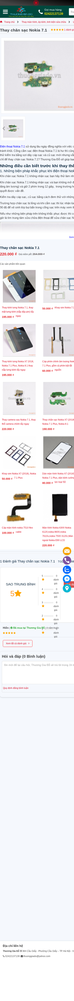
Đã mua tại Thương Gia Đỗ (29, 627)
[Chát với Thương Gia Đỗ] (67, 579)
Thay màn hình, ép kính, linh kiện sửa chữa (44, 22)
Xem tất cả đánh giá (17, 643)
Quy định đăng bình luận (15, 688)
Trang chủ (9, 22)
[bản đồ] (67, 588)
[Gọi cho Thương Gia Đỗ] (67, 560)
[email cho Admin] (67, 551)
